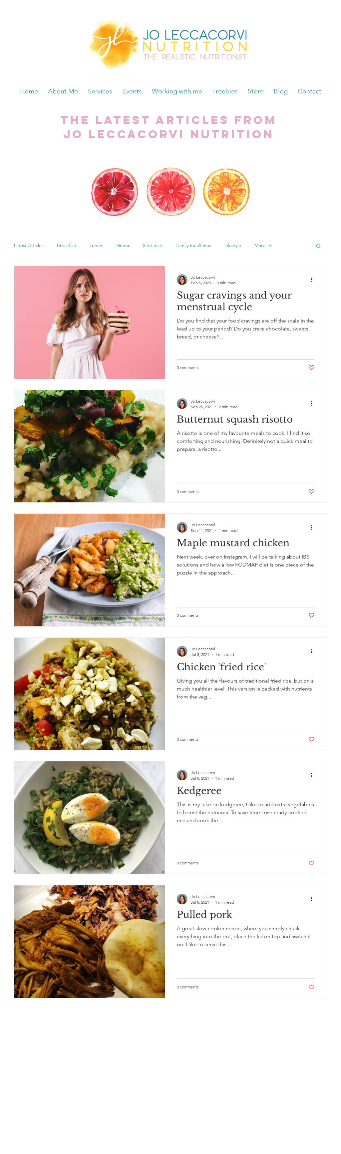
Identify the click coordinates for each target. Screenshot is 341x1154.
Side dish (152, 245)
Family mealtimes (193, 245)
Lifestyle (232, 245)
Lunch (96, 245)
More (259, 245)
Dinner (123, 245)
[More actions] (314, 280)
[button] (318, 246)
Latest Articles (29, 245)
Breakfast (66, 245)
